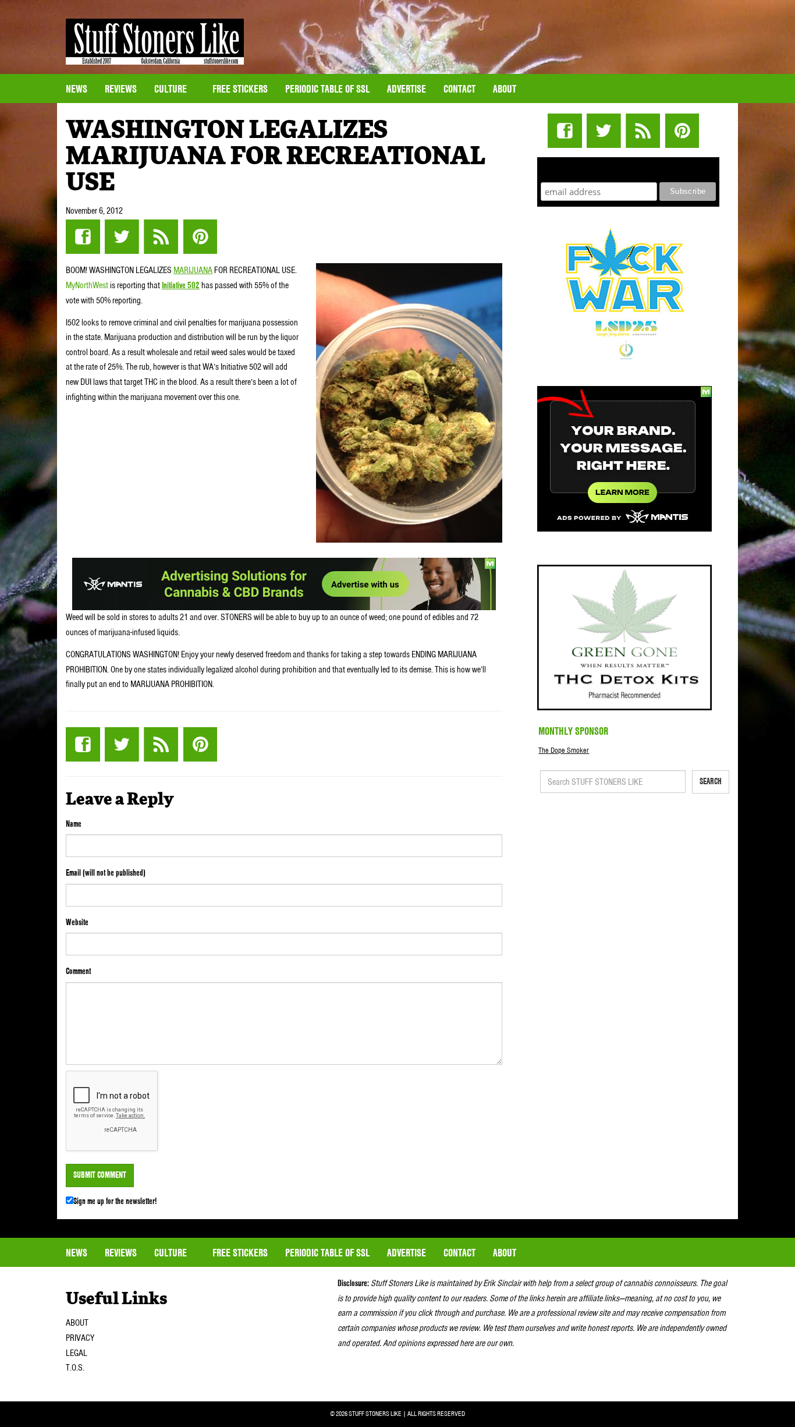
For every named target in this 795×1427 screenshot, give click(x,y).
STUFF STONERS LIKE (155, 42)
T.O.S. (75, 1367)
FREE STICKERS (240, 89)
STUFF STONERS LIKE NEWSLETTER (628, 168)
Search (711, 781)
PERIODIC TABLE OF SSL (327, 89)
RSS (161, 236)
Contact (459, 89)
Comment (78, 971)
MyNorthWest (87, 285)
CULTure (171, 89)
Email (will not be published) (105, 873)
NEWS (76, 89)
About (504, 89)
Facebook (83, 236)
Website (77, 922)
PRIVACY (80, 1338)
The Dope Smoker (563, 750)
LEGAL (76, 1353)
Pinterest (200, 236)
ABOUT (77, 1323)
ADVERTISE (406, 89)
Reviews (121, 89)
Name (73, 824)
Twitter (122, 236)
